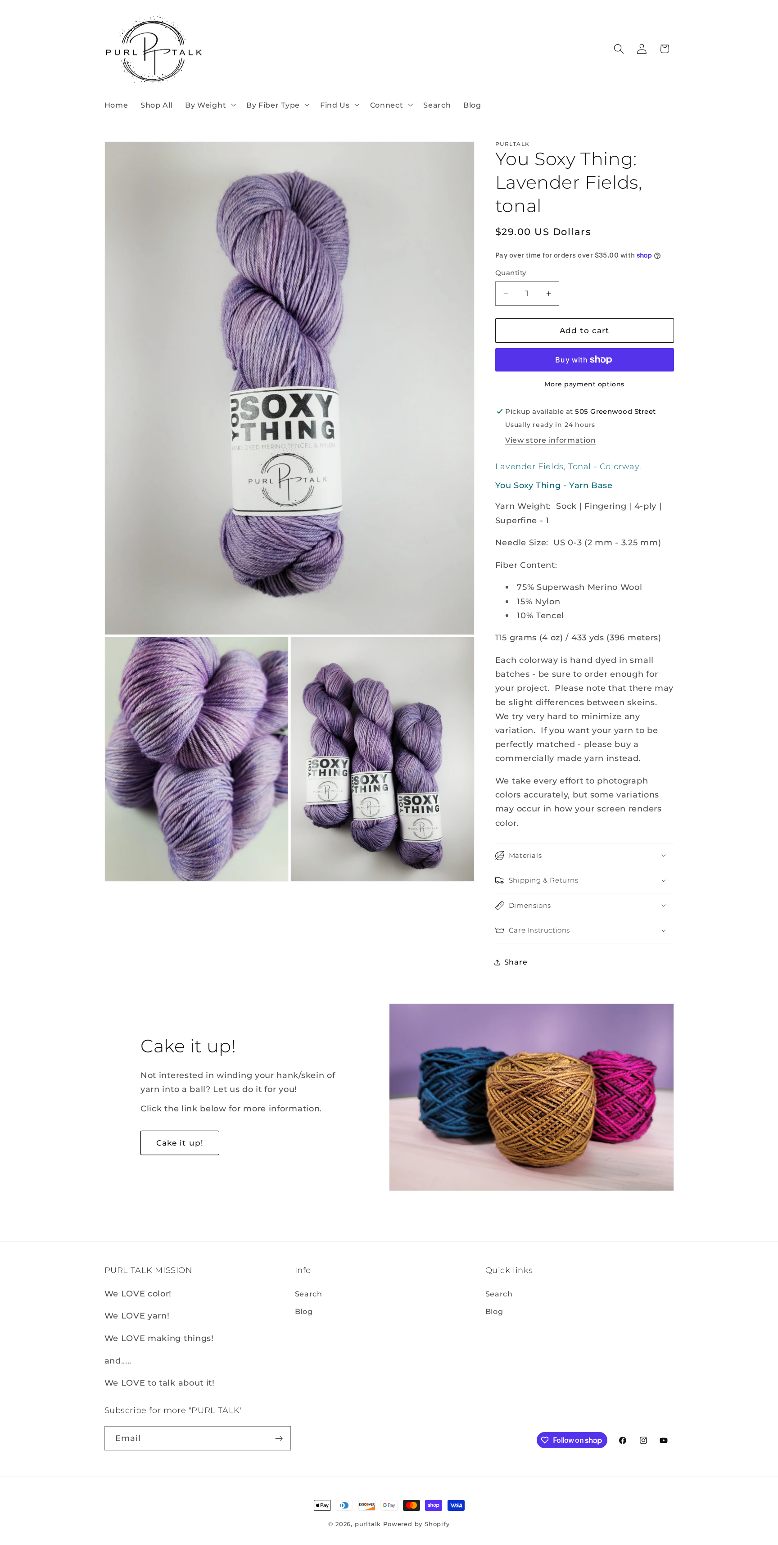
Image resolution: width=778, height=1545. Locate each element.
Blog (304, 1311)
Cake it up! (180, 1142)
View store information (550, 439)
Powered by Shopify (416, 1524)
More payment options (584, 384)
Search (308, 1293)
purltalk (368, 1524)
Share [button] (515, 961)
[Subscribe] (278, 1438)
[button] (209, 105)
